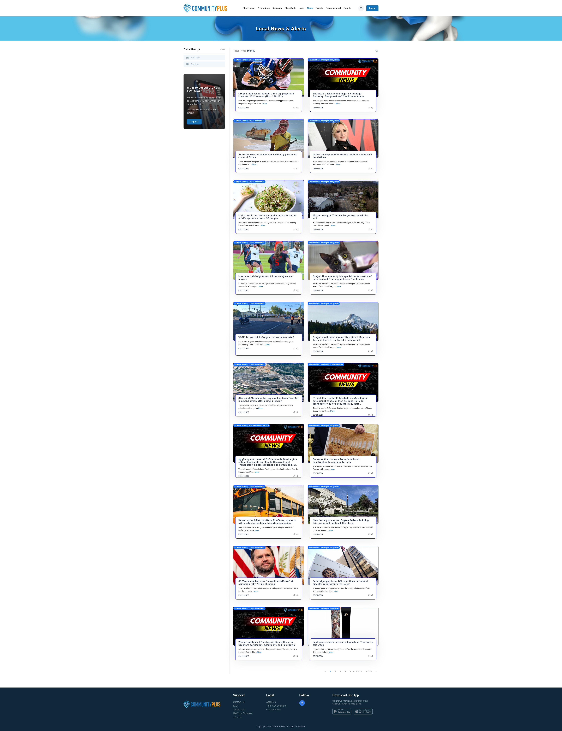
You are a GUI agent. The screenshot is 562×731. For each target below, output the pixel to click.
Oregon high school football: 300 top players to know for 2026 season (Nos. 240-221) (266, 95)
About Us (271, 702)
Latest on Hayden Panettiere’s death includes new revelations (342, 156)
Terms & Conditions (276, 705)
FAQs (236, 705)
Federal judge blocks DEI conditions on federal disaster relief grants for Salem (340, 582)
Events (319, 8)
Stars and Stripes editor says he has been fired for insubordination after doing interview (268, 399)
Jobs (301, 8)
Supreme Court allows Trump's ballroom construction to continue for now (336, 460)
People (347, 8)
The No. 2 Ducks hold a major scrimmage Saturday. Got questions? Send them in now (338, 95)
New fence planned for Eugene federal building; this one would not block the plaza (341, 522)
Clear (222, 49)
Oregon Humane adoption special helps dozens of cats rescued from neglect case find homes (342, 278)
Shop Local (249, 8)
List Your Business (242, 713)
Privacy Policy (273, 709)
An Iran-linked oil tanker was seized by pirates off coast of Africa (268, 156)
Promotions (263, 8)
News (310, 8)
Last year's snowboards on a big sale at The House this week (343, 643)
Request (194, 122)
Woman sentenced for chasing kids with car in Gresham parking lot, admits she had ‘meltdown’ (266, 643)
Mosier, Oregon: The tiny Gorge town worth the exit (340, 217)
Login (372, 8)
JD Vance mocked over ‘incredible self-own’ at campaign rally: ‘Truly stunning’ (265, 582)
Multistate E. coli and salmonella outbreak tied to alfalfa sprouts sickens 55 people (267, 217)
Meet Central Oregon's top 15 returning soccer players (265, 278)
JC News (237, 717)
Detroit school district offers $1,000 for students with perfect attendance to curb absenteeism (267, 522)
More (264, 104)
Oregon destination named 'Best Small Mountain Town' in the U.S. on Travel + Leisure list (341, 338)
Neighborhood (333, 8)
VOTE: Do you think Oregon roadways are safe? (266, 337)
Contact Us (239, 702)
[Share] (297, 107)
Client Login (239, 709)
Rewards (277, 8)
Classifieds (290, 8)
